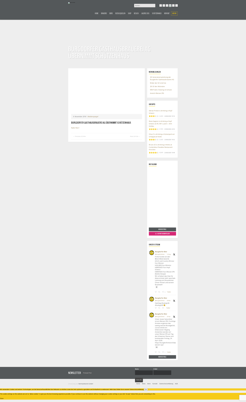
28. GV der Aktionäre (157, 86)
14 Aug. (169, 254)
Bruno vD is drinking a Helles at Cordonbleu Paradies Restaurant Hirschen (160, 147)
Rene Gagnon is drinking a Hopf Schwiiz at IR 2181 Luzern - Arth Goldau (160, 123)
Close (1, 398)
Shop (129, 13)
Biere (111, 13)
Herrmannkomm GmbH (85, 384)
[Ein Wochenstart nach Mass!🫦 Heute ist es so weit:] (162, 197)
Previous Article (79, 136)
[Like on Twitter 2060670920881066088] (164, 308)
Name (137, 369)
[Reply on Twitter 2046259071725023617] (156, 352)
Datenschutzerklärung (166, 384)
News (143, 384)
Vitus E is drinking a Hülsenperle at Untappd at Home (162, 135)
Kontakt (167, 13)
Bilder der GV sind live (158, 83)
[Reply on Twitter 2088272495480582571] (156, 292)
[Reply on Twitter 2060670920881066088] (156, 308)
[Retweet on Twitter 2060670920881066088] (160, 308)
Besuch (136, 13)
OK (146, 389)
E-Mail (155, 369)
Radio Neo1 (75, 128)
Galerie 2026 (145, 13)
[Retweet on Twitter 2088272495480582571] (160, 292)
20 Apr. (169, 316)
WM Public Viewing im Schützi (161, 90)
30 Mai (168, 300)
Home (96, 13)
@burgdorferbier (160, 254)
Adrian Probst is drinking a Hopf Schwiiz (160, 112)
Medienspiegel (92, 116)
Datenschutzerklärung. (137, 389)
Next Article (135, 136)
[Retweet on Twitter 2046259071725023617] (160, 352)
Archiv (174, 13)
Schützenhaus (157, 13)
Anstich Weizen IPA (157, 93)
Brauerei (104, 13)
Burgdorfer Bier (161, 252)
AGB (176, 384)
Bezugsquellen (120, 13)
